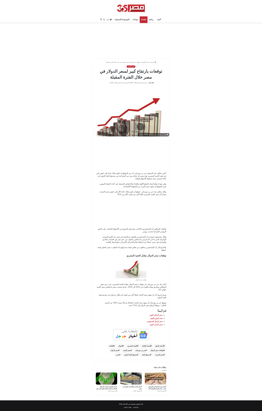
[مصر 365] (131, 8)
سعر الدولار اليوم (156, 315)
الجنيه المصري (132, 346)
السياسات (135, 407)
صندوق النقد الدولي (130, 355)
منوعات (135, 19)
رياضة (151, 19)
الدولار (120, 346)
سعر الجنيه (127, 350)
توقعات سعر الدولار (157, 350)
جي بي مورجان (140, 350)
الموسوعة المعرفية (122, 19)
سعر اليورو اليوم (156, 318)
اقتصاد (143, 19)
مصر (117, 355)
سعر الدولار (114, 350)
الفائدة (111, 346)
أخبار (159, 19)
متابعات (150, 82)
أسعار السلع (159, 346)
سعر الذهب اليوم (156, 324)
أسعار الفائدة (146, 346)
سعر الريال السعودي (155, 321)
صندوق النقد (146, 355)
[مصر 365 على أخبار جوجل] (131, 334)
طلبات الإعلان (127, 407)
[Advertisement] (131, 40)
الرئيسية (152, 62)
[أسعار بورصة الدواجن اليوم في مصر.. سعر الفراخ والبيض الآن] (155, 378)
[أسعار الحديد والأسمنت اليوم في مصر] (131, 378)
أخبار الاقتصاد (145, 62)
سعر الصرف (159, 355)
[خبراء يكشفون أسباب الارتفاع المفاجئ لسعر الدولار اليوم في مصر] (106, 378)
